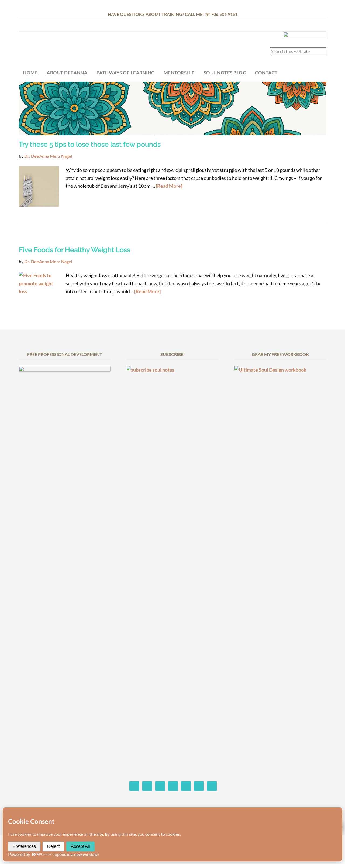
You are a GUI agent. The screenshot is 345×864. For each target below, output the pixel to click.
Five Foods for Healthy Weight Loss (74, 250)
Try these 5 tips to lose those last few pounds (90, 144)
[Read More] (169, 186)
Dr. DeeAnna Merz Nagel (62, 50)
